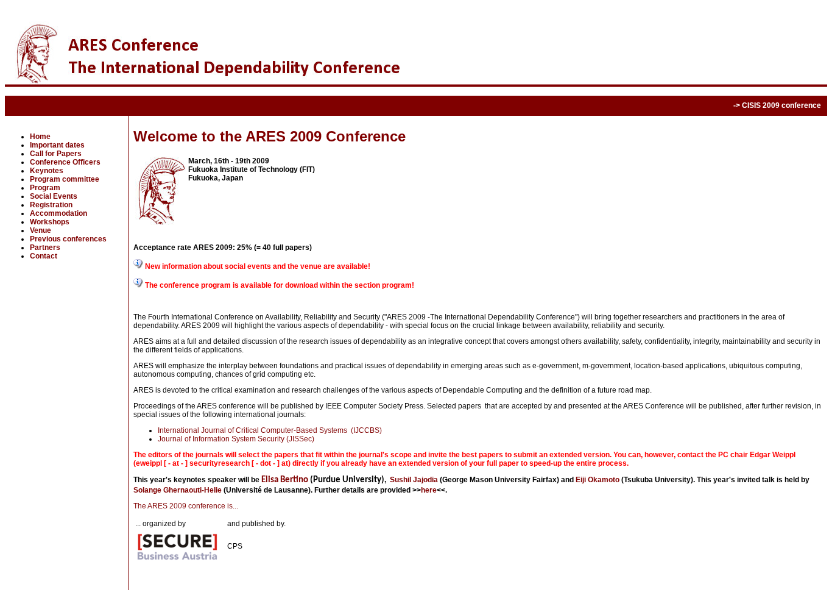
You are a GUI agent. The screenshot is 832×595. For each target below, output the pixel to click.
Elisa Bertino (284, 480)
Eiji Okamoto (597, 480)
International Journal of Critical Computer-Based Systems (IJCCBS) (270, 430)
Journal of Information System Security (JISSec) (236, 439)
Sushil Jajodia (414, 480)
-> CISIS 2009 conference (777, 105)
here (429, 490)
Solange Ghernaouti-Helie (177, 490)
